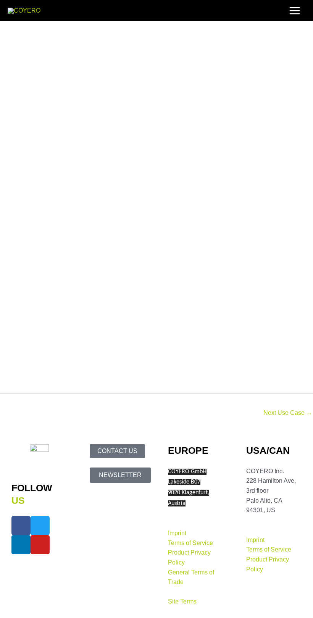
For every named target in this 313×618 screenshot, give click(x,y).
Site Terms (182, 601)
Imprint (177, 533)
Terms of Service (190, 543)
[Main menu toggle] (294, 10)
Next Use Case (287, 412)
